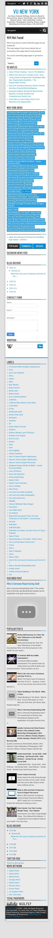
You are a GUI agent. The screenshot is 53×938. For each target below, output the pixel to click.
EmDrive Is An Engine (15, 144)
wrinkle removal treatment (30, 230)
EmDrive (29, 137)
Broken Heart (12, 123)
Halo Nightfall (24, 147)
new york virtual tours (15, 184)
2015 (11, 285)
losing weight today (14, 170)
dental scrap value (14, 134)
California (11, 127)
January (14, 271)
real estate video (13, 191)
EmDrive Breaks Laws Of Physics (20, 141)
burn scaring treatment (28, 123)
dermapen (27, 134)
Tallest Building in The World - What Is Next (23, 213)
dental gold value (31, 130)
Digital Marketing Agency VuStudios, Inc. (23, 915)
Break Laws (36, 120)
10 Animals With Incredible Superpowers (23, 113)
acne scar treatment (15, 116)
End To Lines (31, 144)
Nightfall (28, 184)
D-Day (20, 130)
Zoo (43, 230)
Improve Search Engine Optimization (21, 154)
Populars (13, 246)
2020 (11, 268)
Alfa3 (39, 116)
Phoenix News (14, 886)
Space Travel (12, 209)
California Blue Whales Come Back (30, 127)
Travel (37, 216)
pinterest (46, 3)
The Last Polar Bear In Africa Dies (20, 216)
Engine (40, 144)
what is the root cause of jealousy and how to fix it (26, 223)
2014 (42, 113)
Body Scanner (24, 120)
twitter (24, 3)
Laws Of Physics (13, 167)
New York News (15, 895)
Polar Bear (38, 188)
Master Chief (29, 170)
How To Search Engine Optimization (21, 151)
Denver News (14, 889)
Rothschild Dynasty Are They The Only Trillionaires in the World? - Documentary (23, 196)
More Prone (12, 177)
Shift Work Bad (30, 200)
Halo (15, 147)
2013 (11, 292)
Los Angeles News (16, 892)
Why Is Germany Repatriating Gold (20, 227)
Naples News (14, 871)
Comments (26, 246)
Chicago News (14, 880)
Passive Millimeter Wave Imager (19, 188)
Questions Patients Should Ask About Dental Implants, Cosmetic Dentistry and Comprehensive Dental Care (26, 93)
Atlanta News (14, 877)
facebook (27, 3)
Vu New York (26, 11)
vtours (30, 220)
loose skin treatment (29, 167)
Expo (9, 147)
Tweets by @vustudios (15, 863)
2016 (11, 281)
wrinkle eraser (12, 230)
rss (35, 3)
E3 (43, 134)
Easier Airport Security (15, 137)
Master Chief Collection (16, 174)
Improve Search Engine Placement (20, 158)
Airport (32, 116)
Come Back (11, 130)
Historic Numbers (37, 147)
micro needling (33, 174)
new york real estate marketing (30, 177)
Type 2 (10, 220)
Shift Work (19, 200)
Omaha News (14, 883)
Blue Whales (12, 120)
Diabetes (36, 134)
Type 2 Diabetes (20, 220)
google (31, 3)
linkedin (38, 3)
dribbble (42, 3)
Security (10, 200)
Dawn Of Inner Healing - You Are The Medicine (27, 72)
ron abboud (26, 191)
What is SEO (39, 220)
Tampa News (14, 874)
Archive (39, 246)
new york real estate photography (20, 181)
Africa (26, 116)
